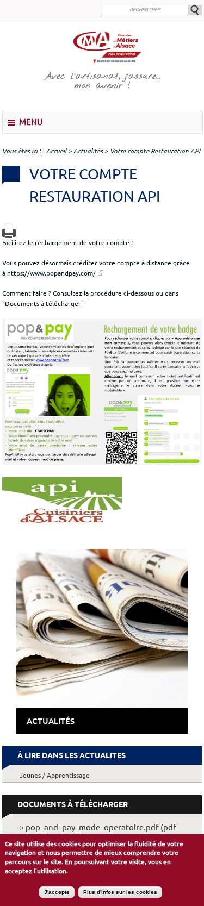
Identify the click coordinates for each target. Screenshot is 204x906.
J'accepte (57, 892)
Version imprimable (9, 230)
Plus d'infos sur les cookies (120, 892)
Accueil (56, 150)
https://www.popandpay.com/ (51, 273)
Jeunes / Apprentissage (55, 775)
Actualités (88, 150)
